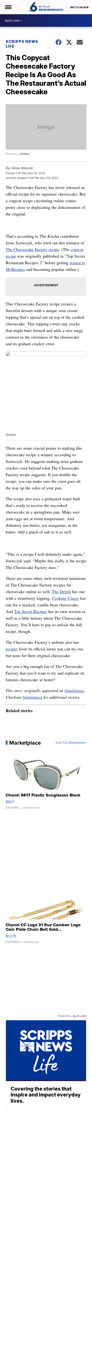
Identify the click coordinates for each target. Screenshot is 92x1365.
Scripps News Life (22, 44)
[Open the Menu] (8, 7)
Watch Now (78, 7)
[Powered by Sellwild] (79, 1016)
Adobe (24, 154)
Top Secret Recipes (30, 611)
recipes (12, 649)
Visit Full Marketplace (70, 742)
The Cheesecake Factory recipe (32, 249)
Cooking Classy (65, 598)
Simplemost (74, 690)
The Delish (61, 591)
